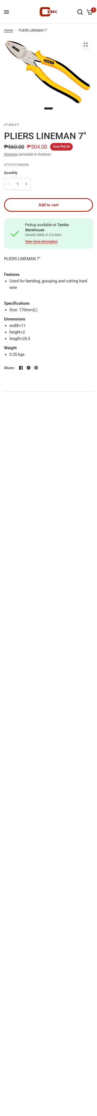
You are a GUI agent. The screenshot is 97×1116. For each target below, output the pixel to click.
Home (8, 30)
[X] (28, 367)
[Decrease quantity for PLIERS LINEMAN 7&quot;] (8, 184)
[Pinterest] (36, 367)
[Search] (80, 12)
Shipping (10, 154)
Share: (9, 368)
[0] (89, 12)
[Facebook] (21, 367)
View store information (41, 241)
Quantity (10, 173)
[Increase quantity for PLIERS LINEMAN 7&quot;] (26, 184)
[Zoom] (86, 44)
